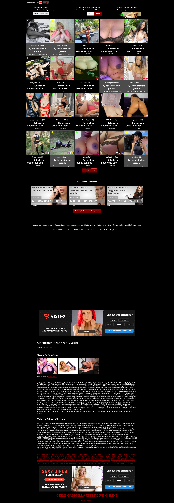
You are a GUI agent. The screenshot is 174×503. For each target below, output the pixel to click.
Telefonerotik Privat (123, 458)
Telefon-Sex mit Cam (99, 454)
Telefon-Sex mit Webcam (114, 454)
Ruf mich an (80, 463)
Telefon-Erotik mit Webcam (80, 456)
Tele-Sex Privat (81, 460)
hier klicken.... (52, 377)
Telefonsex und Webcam (45, 454)
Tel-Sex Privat (90, 460)
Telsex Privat (45, 460)
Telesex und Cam (99, 458)
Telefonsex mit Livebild (109, 461)
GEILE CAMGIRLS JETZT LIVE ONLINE (87, 495)
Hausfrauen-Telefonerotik (119, 460)
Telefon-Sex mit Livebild (45, 456)
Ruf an (73, 463)
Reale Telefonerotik (128, 456)
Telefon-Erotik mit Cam (96, 456)
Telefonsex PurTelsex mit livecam (59, 458)
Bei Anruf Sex (88, 463)
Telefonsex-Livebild (95, 461)
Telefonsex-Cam (60, 461)
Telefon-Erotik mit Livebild (62, 456)
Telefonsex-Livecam (81, 461)
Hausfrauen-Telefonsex (102, 460)
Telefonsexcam (70, 461)
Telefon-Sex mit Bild (129, 454)
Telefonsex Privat (111, 458)
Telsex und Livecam (76, 458)
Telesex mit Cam (86, 454)
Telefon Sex (46, 463)
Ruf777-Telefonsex (87, 500)
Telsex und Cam (88, 458)
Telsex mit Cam (76, 454)
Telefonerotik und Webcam (61, 454)
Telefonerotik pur (42, 458)
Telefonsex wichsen (126, 463)
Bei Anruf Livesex (52, 347)
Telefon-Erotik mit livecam (113, 456)
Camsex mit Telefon (124, 461)
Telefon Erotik (55, 463)
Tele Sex (63, 463)
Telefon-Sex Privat (56, 460)
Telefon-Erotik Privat (68, 460)
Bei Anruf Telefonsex (113, 463)
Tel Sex (68, 463)
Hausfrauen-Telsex (48, 461)
